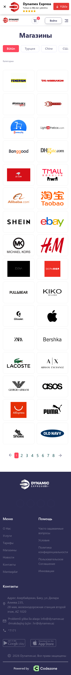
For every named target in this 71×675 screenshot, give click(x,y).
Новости (8, 557)
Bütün (11, 48)
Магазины (9, 550)
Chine (49, 48)
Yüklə (63, 6)
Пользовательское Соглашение (50, 561)
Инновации (46, 571)
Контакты (9, 564)
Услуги (7, 536)
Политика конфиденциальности (53, 549)
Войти (53, 20)
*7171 (12, 630)
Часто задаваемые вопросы (50, 530)
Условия (43, 540)
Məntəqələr (10, 572)
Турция (30, 48)
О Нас (7, 528)
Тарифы (8, 543)
